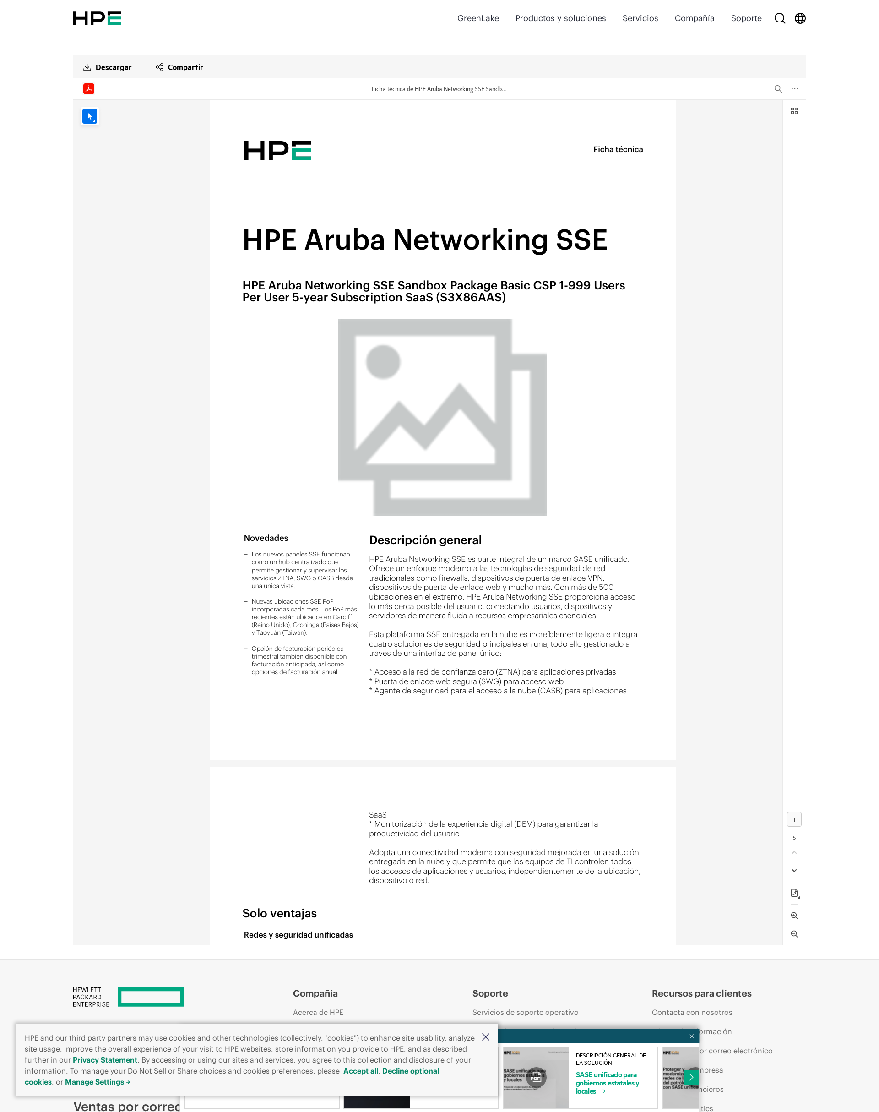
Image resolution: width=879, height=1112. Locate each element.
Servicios (640, 18)
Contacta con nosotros (692, 1012)
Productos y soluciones (560, 18)
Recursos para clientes (702, 993)
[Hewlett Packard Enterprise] (97, 18)
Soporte (746, 18)
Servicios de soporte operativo (525, 1012)
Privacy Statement (105, 1059)
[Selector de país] (800, 18)
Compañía (695, 18)
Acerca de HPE (318, 1012)
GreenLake (478, 18)
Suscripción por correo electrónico (712, 1050)
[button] (485, 1037)
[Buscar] (780, 18)
